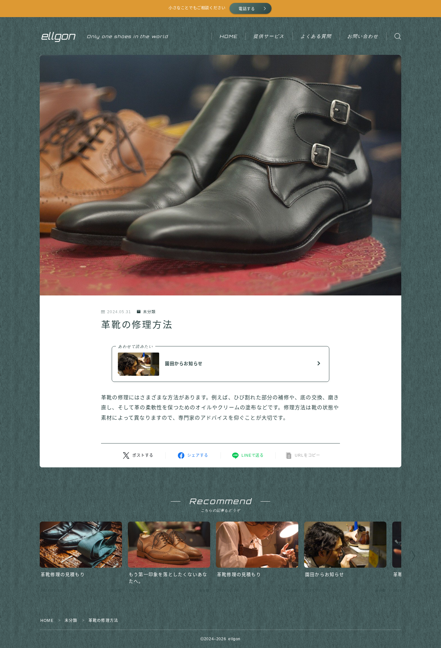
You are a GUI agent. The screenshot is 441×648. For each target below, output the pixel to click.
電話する (247, 9)
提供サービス (269, 36)
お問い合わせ (363, 36)
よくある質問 (316, 36)
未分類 (149, 312)
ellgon (58, 36)
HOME (229, 36)
